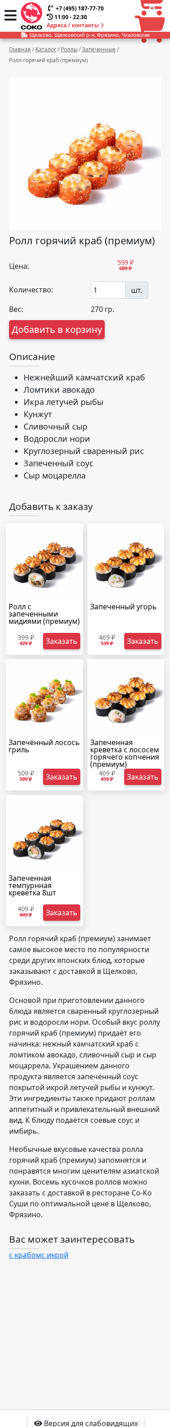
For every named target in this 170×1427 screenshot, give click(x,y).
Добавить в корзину (57, 329)
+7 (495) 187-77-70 (80, 8)
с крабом (25, 1255)
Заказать (62, 641)
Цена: (19, 266)
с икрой (54, 1255)
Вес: (16, 309)
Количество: (31, 290)
